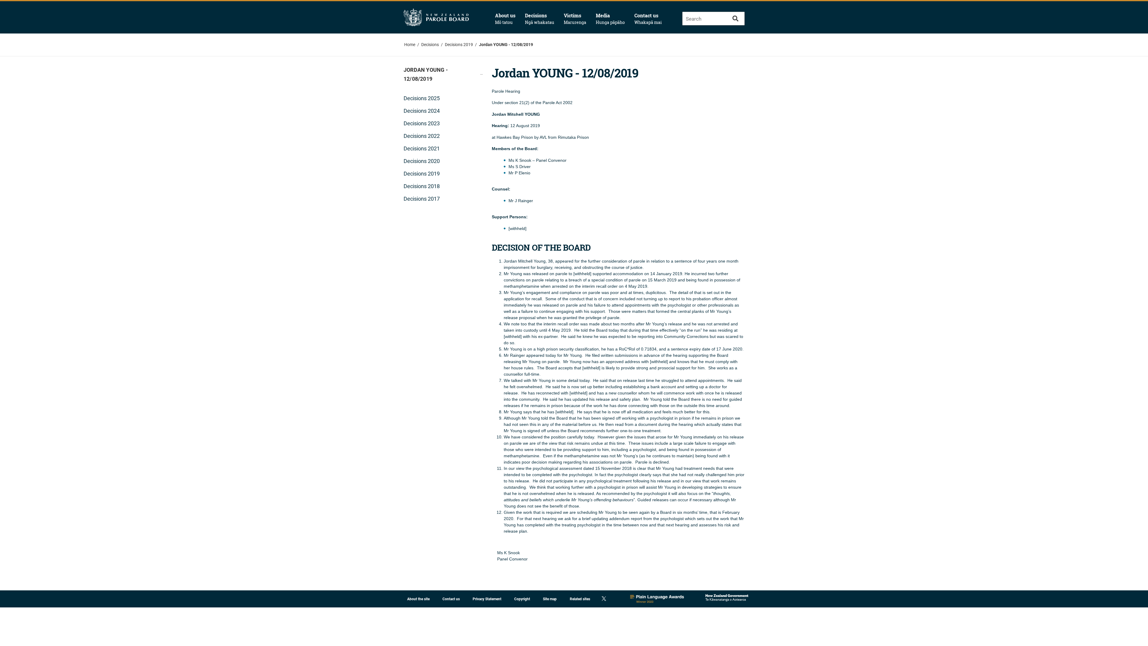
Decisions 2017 (422, 199)
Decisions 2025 (422, 98)
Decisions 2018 (422, 186)
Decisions (430, 44)
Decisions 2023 (422, 123)
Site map (550, 599)
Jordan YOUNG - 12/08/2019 (506, 44)
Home (409, 44)
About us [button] (505, 18)
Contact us (648, 18)
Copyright (522, 599)
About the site (418, 599)
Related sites (580, 599)
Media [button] (610, 18)
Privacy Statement (487, 599)
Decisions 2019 (459, 44)
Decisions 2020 (422, 161)
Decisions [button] (539, 18)
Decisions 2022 (422, 136)
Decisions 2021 (422, 148)
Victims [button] (575, 18)
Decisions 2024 (422, 111)
